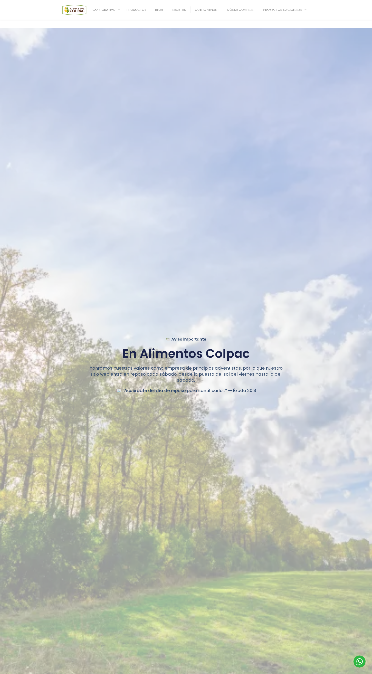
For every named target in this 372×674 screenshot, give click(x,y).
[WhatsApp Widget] (359, 661)
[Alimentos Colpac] (74, 9)
